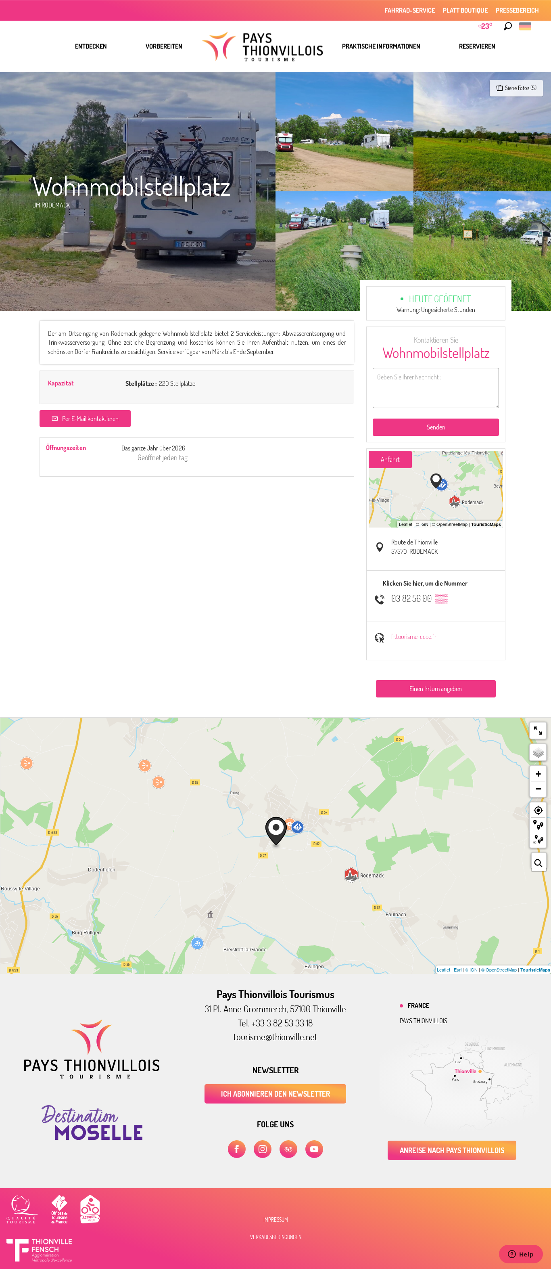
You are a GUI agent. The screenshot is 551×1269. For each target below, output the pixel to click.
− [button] (538, 788)
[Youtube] (314, 1149)
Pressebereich (517, 10)
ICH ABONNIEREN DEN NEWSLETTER (275, 1093)
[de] (525, 26)
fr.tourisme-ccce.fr (413, 636)
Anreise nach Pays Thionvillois (452, 1150)
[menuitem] (91, 46)
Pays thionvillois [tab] (423, 1021)
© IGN (471, 969)
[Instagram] (262, 1149)
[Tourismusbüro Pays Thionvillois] (91, 1076)
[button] (508, 26)
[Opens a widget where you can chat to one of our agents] (521, 1255)
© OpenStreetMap (499, 969)
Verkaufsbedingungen (275, 1237)
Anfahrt (390, 459)
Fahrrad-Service (410, 10)
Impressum (275, 1220)
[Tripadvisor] (288, 1149)
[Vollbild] (538, 730)
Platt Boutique (465, 10)
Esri (457, 969)
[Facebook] (237, 1149)
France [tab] (418, 1005)
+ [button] (538, 774)
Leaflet (443, 969)
